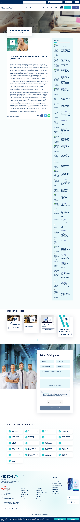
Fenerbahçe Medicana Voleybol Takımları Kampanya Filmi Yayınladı (65, 293)
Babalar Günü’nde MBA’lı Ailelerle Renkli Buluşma (65, 98)
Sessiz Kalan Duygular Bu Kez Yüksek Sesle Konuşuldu (64, 198)
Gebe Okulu (38, 496)
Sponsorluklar (39, 498)
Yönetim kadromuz (40, 486)
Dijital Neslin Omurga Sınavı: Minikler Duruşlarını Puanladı (65, 114)
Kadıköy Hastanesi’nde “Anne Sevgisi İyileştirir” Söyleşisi (65, 206)
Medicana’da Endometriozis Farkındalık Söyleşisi (65, 285)
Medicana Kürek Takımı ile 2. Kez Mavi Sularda (65, 72)
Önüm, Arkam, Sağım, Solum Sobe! (65, 242)
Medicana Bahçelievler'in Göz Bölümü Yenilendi (65, 91)
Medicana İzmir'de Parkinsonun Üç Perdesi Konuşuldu (65, 257)
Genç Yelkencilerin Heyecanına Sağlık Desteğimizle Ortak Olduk (65, 173)
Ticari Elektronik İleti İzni (56, 493)
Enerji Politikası (39, 500)
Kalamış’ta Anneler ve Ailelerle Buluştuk (65, 106)
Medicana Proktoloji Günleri (31, 325)
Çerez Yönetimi (55, 496)
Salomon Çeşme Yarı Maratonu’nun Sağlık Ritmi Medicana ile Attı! (65, 182)
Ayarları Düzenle (60, 519)
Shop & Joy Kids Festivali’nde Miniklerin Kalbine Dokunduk (64, 265)
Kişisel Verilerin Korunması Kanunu (50, 392)
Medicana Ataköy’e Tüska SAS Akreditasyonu (65, 148)
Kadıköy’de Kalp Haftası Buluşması (65, 221)
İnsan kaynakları (39, 479)
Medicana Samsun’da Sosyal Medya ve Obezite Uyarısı (65, 131)
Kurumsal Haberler (19, 32)
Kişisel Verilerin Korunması (57, 485)
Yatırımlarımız (39, 484)
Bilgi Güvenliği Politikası (56, 483)
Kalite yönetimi (39, 494)
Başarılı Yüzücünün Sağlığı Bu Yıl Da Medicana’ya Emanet (65, 214)
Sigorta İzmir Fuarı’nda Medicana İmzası (65, 123)
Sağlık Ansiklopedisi (24, 490)
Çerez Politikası (55, 487)
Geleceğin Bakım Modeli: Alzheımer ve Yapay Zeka (65, 249)
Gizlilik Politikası (55, 489)
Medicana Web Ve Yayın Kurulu (58, 491)
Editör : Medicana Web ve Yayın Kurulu (13, 116)
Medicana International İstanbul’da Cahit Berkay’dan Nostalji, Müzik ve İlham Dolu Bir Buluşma (14, 325)
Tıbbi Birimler (23, 484)
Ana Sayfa (12, 32)
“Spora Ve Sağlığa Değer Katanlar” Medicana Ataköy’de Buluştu (65, 155)
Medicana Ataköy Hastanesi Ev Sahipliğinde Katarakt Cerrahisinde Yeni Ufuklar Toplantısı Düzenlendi (65, 81)
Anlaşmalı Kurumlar (25, 486)
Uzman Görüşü (24, 496)
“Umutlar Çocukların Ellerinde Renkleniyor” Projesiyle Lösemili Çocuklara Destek (65, 275)
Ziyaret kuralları (39, 490)
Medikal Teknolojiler (25, 494)
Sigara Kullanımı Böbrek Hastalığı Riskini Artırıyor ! (63, 330)
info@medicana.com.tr (9, 498)
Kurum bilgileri (39, 488)
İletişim (22, 500)
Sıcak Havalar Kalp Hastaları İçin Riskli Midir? (47, 330)
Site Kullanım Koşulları (56, 481)
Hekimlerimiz (23, 488)
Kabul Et (73, 519)
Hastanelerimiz (24, 481)
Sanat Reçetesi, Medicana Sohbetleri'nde (64, 190)
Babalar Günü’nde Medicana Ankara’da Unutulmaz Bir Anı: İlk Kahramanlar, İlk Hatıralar (65, 63)
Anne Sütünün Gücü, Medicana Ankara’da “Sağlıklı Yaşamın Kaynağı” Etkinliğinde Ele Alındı (65, 50)
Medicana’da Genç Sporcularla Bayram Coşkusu (65, 165)
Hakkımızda (23, 479)
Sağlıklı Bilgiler (23, 492)
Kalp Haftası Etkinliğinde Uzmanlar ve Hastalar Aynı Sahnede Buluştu (64, 234)
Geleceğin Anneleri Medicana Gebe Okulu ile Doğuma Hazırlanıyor (65, 140)
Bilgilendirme (46, 393)
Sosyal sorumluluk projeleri (41, 492)
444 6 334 (6, 494)
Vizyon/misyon (39, 481)
